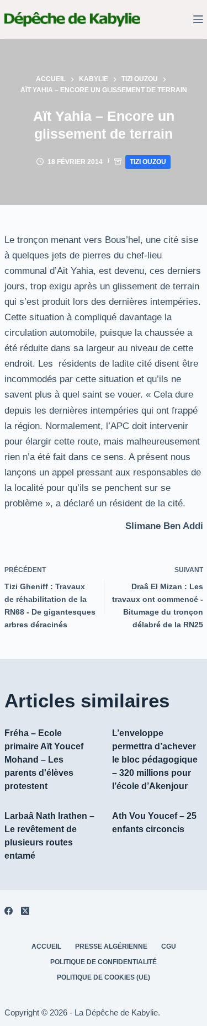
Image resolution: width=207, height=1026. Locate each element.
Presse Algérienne (111, 946)
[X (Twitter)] (25, 911)
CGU (168, 946)
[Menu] (198, 19)
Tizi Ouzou (148, 162)
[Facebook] (8, 911)
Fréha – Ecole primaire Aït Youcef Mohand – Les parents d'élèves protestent (43, 759)
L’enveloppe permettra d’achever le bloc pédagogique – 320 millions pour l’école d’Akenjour (155, 759)
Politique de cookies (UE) (103, 977)
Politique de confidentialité (103, 962)
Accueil (46, 946)
